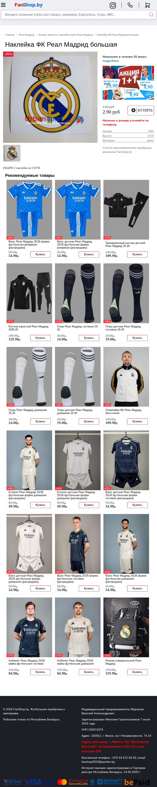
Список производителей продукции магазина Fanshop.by (127, 149)
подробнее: (111, 60)
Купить (40, 254)
